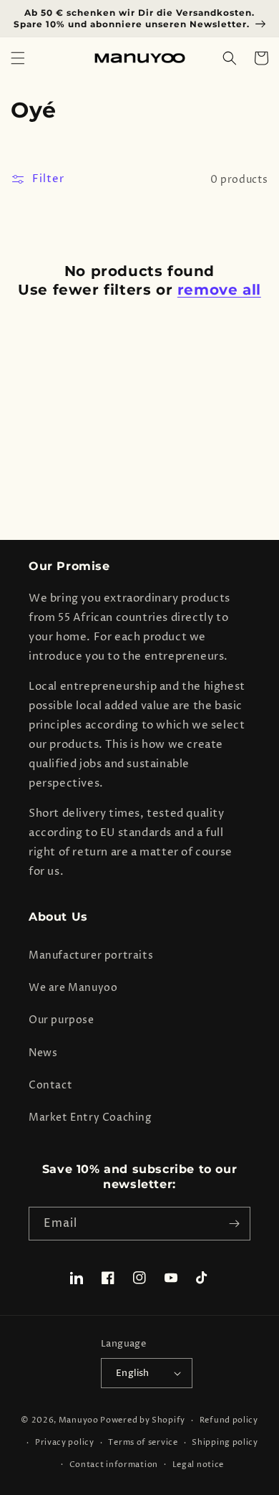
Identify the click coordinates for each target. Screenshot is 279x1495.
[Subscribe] (234, 1223)
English (133, 1373)
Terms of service (142, 1442)
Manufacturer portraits (91, 955)
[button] (18, 58)
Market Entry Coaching (90, 1117)
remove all (219, 289)
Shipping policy (225, 1442)
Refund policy (229, 1420)
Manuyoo (79, 1420)
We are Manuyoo (73, 988)
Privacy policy (64, 1442)
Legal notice (198, 1464)
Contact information (113, 1464)
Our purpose (61, 1020)
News (43, 1053)
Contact (50, 1085)
